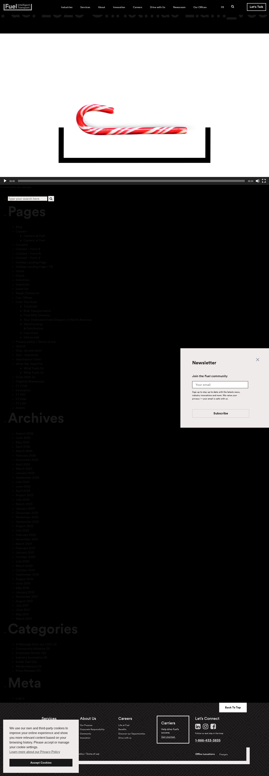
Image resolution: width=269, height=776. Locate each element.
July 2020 (23, 561)
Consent (22, 245)
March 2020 (24, 566)
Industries (66, 7)
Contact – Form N (28, 253)
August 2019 (24, 579)
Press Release (25, 671)
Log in (20, 698)
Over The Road (26, 302)
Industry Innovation (29, 657)
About (101, 7)
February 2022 (26, 535)
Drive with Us (157, 7)
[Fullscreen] (264, 181)
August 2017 (24, 601)
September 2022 (27, 522)
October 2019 (25, 570)
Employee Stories (28, 653)
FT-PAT (21, 394)
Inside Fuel (23, 662)
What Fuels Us (34, 368)
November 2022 (27, 517)
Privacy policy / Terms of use (36, 342)
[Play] (5, 181)
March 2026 (24, 451)
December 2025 (27, 460)
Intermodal (31, 337)
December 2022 (27, 513)
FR (222, 7)
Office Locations (205, 754)
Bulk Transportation (37, 311)
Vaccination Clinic (28, 359)
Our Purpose (86, 725)
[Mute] (258, 181)
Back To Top (233, 707)
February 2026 (26, 455)
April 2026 (23, 446)
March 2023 (24, 504)
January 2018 (25, 592)
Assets (20, 408)
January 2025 (25, 473)
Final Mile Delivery (37, 315)
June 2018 (23, 583)
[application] (134, 109)
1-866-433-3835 (208, 740)
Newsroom (179, 7)
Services (85, 7)
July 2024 (22, 482)
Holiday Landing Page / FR (34, 267)
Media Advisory (27, 666)
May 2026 (23, 442)
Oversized (31, 333)
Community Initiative (30, 648)
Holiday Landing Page (31, 262)
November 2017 (27, 596)
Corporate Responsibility (92, 729)
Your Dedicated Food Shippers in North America (57, 320)
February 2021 (25, 548)
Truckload (30, 306)
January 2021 (25, 552)
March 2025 (24, 469)
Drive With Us (25, 377)
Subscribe (220, 413)
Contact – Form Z (28, 258)
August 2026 (24, 433)
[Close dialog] (257, 359)
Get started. (168, 737)
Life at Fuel (123, 725)
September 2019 (27, 574)
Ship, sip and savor (29, 350)
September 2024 (27, 477)
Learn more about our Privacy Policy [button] (34, 752)
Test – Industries (27, 355)
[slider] (131, 181)
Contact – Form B (28, 249)
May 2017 (22, 614)
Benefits (122, 729)
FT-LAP (21, 403)
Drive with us (124, 737)
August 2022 (24, 526)
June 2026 (23, 438)
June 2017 (23, 610)
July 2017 (22, 605)
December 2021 (27, 539)
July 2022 (22, 530)
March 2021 (24, 544)
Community (85, 733)
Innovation (119, 7)
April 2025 (23, 464)
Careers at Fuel (34, 236)
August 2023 (24, 495)
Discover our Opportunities (131, 733)
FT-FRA (21, 399)
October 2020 (25, 557)
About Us (88, 718)
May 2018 (22, 588)
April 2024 (23, 491)
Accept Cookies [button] (41, 762)
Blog (19, 227)
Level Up (22, 289)
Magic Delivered (27, 293)
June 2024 (23, 486)
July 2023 (22, 500)
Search (20, 346)
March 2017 (24, 619)
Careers (137, 7)
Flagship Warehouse (30, 381)
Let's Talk (256, 7)
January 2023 (25, 508)
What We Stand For (29, 364)
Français (223, 754)
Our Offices (200, 7)
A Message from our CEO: (34, 644)
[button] (134, 109)
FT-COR (21, 386)
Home (20, 271)
